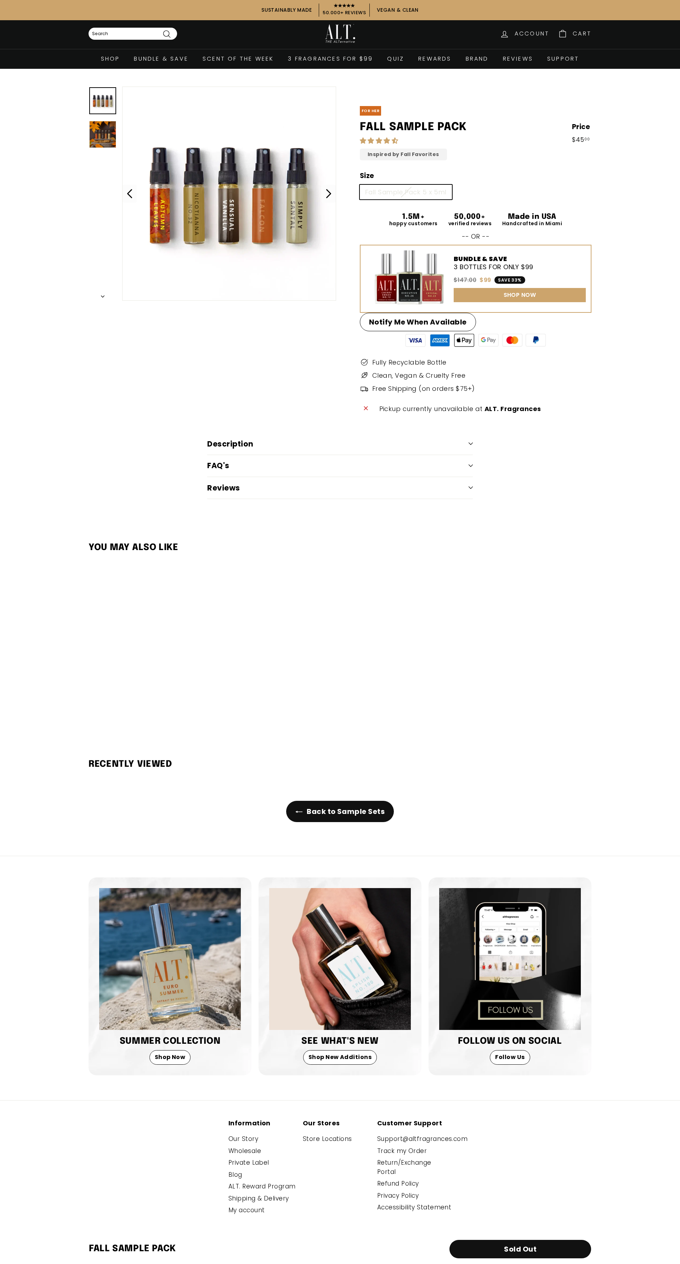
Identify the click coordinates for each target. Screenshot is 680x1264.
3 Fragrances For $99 (330, 59)
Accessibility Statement (414, 1207)
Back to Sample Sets (345, 811)
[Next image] (329, 194)
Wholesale (244, 1151)
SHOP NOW (520, 295)
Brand (477, 59)
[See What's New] (340, 959)
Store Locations (327, 1139)
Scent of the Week (238, 59)
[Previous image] (130, 194)
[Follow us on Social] (510, 959)
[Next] (103, 294)
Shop (110, 59)
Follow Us (510, 1057)
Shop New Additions (340, 1057)
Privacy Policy (398, 1195)
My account (246, 1210)
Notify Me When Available (418, 322)
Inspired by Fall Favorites (403, 154)
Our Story (243, 1139)
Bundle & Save (161, 59)
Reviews (518, 59)
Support (563, 59)
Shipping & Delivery (258, 1198)
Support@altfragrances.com (422, 1139)
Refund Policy (398, 1183)
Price (581, 127)
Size (367, 176)
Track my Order (402, 1151)
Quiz (395, 59)
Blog (235, 1174)
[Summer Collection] (170, 959)
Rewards (434, 59)
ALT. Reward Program (262, 1186)
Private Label (248, 1162)
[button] (380, 140)
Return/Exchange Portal (404, 1167)
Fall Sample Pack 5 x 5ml (406, 192)
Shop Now (170, 1057)
